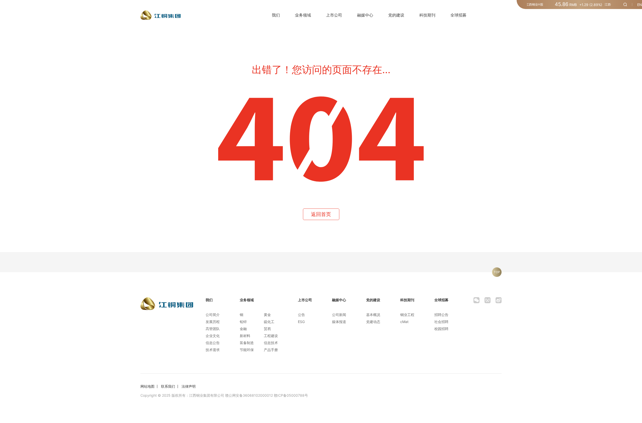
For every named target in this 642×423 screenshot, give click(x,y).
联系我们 (168, 386)
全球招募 (458, 15)
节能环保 (247, 350)
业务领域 (303, 15)
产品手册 (271, 350)
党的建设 (396, 15)
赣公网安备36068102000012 (249, 395)
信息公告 (213, 343)
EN (639, 5)
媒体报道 (339, 322)
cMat (404, 322)
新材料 (245, 336)
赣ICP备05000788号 (291, 395)
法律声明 (189, 386)
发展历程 (213, 322)
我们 (276, 15)
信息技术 (271, 343)
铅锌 (243, 322)
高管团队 (213, 329)
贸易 (267, 329)
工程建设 (271, 336)
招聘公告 (441, 314)
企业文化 (213, 336)
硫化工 (269, 322)
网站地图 (147, 386)
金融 (243, 329)
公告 (301, 314)
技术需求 (213, 350)
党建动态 (373, 322)
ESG (301, 322)
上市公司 (334, 15)
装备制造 (247, 343)
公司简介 (213, 314)
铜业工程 (407, 314)
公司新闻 (339, 314)
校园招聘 (441, 329)
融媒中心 (365, 15)
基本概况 (373, 314)
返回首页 (321, 214)
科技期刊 (427, 15)
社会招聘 (441, 322)
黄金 (267, 314)
